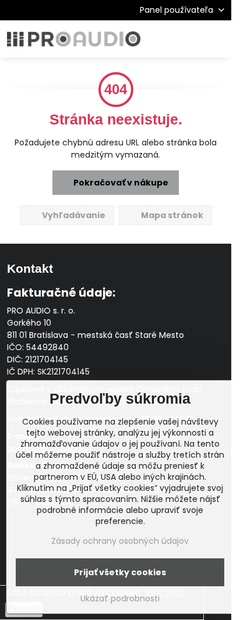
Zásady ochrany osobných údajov (120, 541)
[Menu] (217, 39)
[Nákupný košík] (189, 39)
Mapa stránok (171, 215)
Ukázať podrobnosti (120, 598)
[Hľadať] (161, 39)
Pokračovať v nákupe (120, 182)
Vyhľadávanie (72, 215)
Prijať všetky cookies (120, 572)
